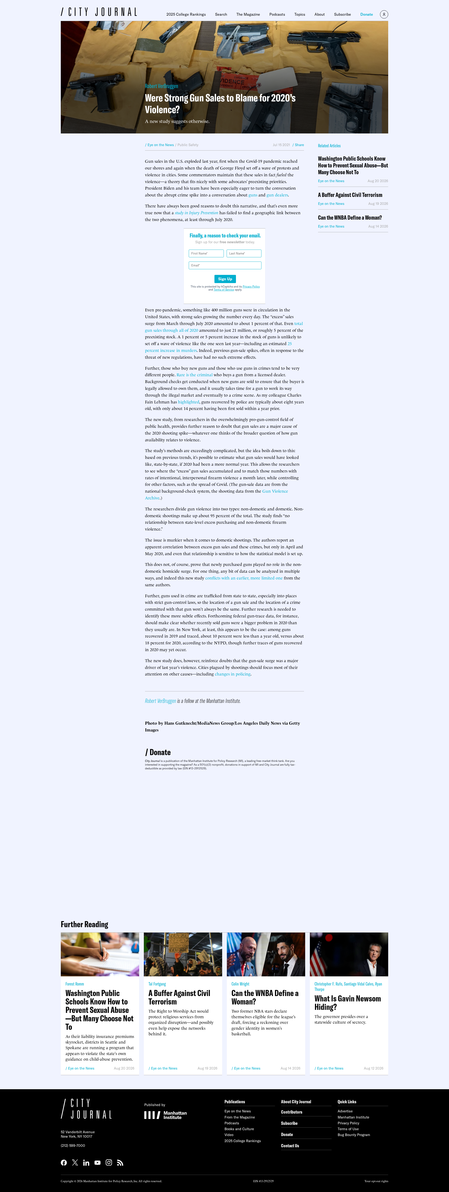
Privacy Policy (251, 286)
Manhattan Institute (353, 1117)
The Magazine (248, 14)
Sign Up (225, 279)
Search (221, 14)
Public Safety (187, 145)
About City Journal (296, 1101)
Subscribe (342, 14)
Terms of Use (348, 1129)
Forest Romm (74, 984)
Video (228, 1135)
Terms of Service (224, 289)
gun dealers (277, 194)
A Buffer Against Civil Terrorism (350, 195)
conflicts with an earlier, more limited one (244, 577)
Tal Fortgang (157, 984)
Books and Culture (239, 1129)
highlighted (188, 401)
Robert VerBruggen (161, 85)
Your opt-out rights (376, 1181)
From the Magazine (239, 1117)
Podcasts (277, 14)
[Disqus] (224, 843)
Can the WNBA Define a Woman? (350, 217)
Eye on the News (81, 1068)
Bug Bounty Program (354, 1135)
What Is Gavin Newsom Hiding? (348, 1002)
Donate (366, 14)
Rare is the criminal (195, 374)
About (320, 14)
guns (253, 194)
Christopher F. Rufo (328, 984)
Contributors (291, 1112)
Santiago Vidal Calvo (358, 984)
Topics (299, 14)
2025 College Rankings (186, 14)
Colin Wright (240, 984)
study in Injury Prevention (196, 212)
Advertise (345, 1111)
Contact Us (290, 1145)
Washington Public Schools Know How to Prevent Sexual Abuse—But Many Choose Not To (353, 165)
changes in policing (232, 673)
